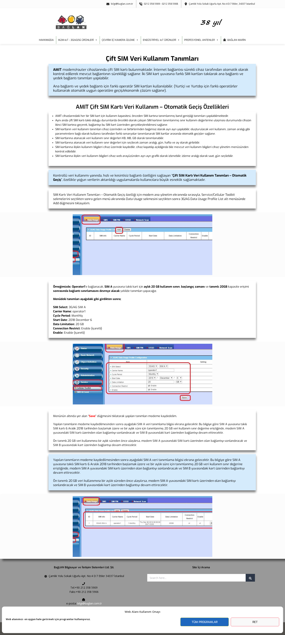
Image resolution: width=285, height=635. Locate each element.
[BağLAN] (142, 22)
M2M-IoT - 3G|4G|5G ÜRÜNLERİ (76, 40)
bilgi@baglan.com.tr (89, 603)
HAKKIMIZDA (46, 40)
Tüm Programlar (205, 622)
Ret (255, 622)
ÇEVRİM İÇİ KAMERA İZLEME (118, 40)
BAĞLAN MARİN (236, 40)
